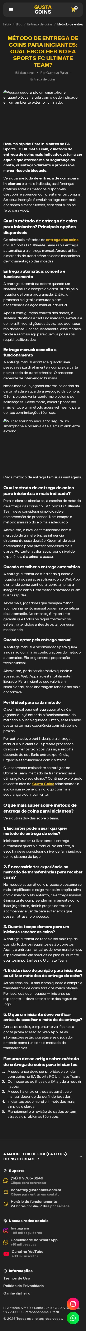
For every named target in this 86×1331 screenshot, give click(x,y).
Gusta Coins (43, 784)
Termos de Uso (16, 1278)
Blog (19, 24)
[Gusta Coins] (43, 9)
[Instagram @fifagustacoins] (73, 1304)
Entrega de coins (39, 24)
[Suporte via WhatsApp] (73, 1318)
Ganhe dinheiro (16, 1293)
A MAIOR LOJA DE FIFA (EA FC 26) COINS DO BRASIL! (35, 1156)
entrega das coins (62, 240)
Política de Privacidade (23, 1286)
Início (7, 24)
